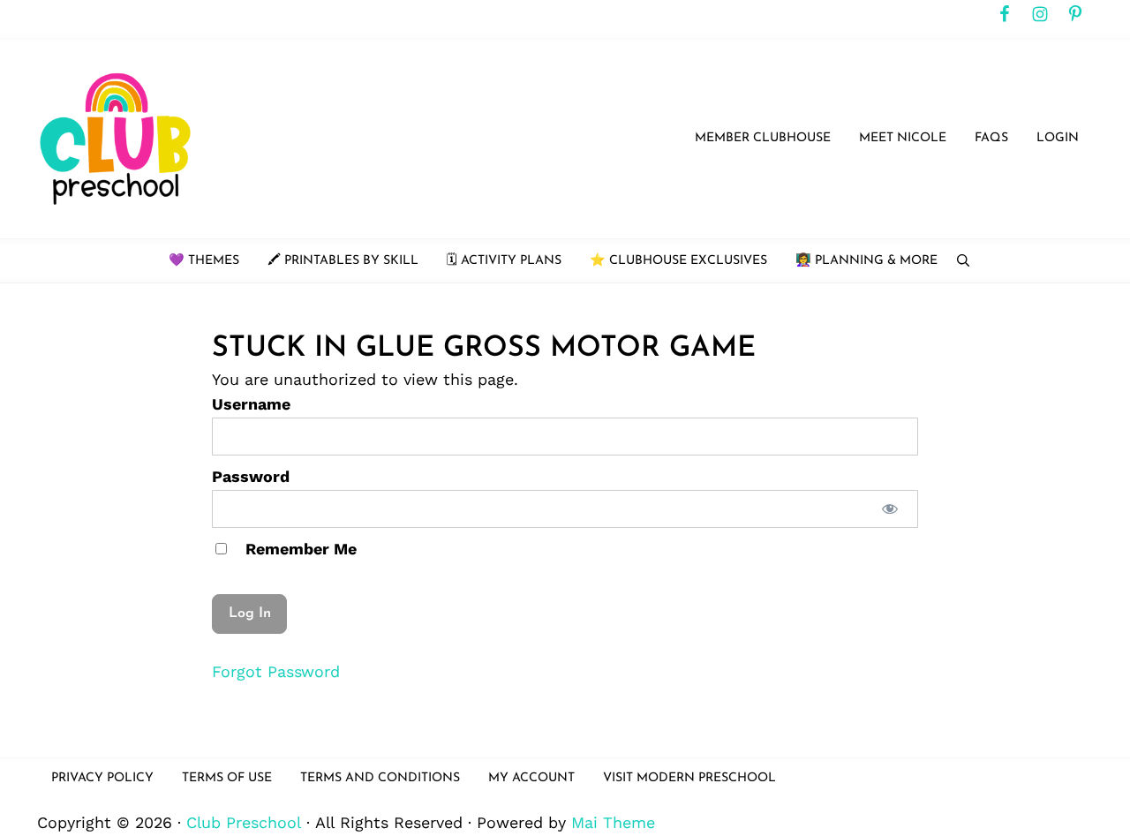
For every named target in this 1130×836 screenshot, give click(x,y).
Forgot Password (276, 671)
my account (531, 778)
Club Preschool (243, 822)
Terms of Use (227, 778)
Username (251, 404)
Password (251, 476)
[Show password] (889, 509)
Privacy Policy (102, 778)
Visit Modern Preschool (689, 778)
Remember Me (299, 548)
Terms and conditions (380, 778)
